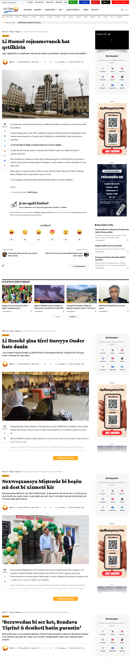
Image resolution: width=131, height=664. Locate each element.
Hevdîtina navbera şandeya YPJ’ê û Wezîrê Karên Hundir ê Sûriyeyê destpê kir (46, 22)
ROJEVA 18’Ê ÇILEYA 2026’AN (108, 245)
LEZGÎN (105, 17)
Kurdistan (103, 302)
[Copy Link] (4, 155)
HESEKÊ (78, 17)
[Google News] (112, 86)
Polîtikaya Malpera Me (42, 212)
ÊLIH (111, 17)
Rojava (5, 36)
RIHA (99, 17)
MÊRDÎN (92, 17)
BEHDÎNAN (25, 17)
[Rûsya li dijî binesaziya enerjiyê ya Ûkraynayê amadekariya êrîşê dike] (49, 294)
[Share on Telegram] (4, 146)
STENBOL (34, 17)
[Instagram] (102, 78)
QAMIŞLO (49, 17)
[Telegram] (102, 86)
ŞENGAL (70, 17)
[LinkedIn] (122, 86)
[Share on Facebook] (4, 131)
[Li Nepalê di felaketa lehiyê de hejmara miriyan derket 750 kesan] (82, 294)
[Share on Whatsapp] (4, 141)
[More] (4, 165)
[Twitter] (112, 70)
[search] (122, 10)
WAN (64, 17)
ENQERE (42, 17)
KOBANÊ (57, 17)
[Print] (4, 160)
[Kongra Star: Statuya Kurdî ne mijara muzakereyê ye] (17, 294)
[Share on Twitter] (4, 136)
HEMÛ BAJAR (9, 17)
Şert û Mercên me (77, 212)
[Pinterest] (122, 70)
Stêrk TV (11, 62)
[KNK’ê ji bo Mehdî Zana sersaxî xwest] (114, 294)
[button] (127, 22)
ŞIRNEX (85, 17)
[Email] (4, 150)
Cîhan (37, 302)
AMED (17, 17)
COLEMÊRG (119, 17)
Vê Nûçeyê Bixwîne (65, 458)
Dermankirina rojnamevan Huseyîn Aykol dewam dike (112, 230)
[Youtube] (112, 78)
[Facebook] (102, 70)
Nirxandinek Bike (80, 266)
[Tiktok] (122, 78)
